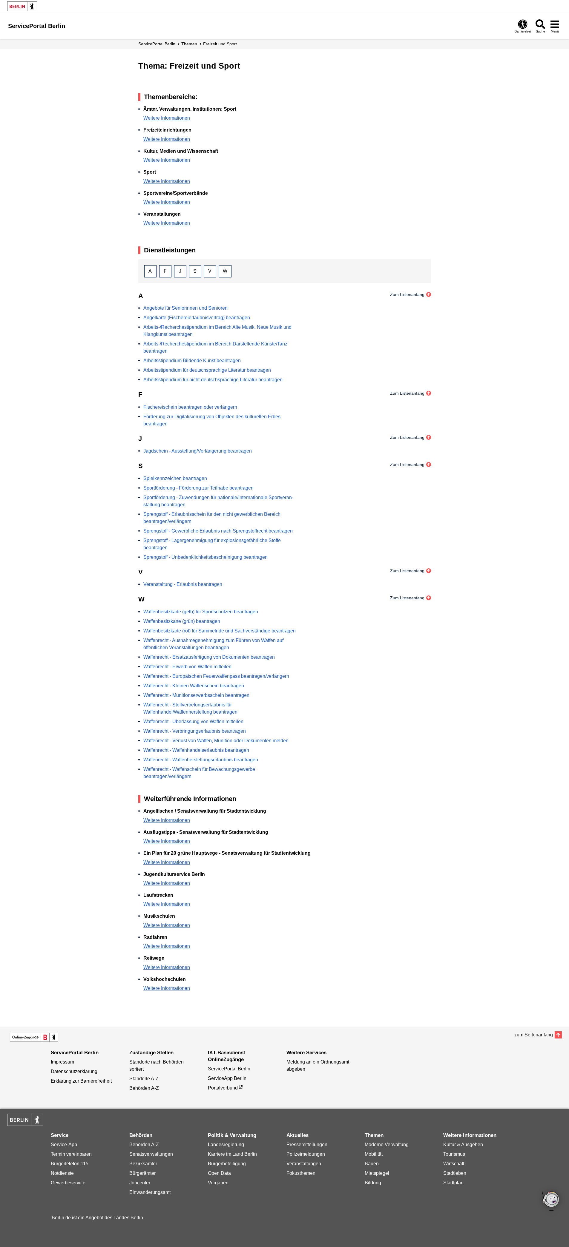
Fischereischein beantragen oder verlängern (190, 407)
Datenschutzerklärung (74, 1071)
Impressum (62, 1061)
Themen (189, 43)
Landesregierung (226, 1144)
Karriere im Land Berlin (232, 1154)
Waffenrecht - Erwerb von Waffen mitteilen (187, 666)
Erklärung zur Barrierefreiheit (81, 1081)
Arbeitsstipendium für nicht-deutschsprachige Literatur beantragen (213, 379)
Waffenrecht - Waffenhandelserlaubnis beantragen (196, 750)
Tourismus (454, 1154)
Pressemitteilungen (306, 1144)
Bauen (372, 1163)
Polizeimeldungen (305, 1154)
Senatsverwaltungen (151, 1154)
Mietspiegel (377, 1173)
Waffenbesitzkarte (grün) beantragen (181, 621)
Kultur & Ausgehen (463, 1144)
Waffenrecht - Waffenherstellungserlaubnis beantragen (200, 759)
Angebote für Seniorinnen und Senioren (185, 308)
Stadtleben (454, 1173)
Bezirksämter (143, 1163)
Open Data (219, 1173)
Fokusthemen (300, 1173)
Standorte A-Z (144, 1078)
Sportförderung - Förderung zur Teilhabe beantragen (198, 487)
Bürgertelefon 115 (69, 1163)
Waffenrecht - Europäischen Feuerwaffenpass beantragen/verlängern (216, 676)
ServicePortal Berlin (156, 43)
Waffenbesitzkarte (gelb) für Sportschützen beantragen (200, 611)
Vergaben (218, 1182)
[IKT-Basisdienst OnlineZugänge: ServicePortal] (34, 1037)
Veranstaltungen (303, 1163)
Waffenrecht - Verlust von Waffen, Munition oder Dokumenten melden (216, 740)
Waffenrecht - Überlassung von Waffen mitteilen (193, 721)
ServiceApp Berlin (227, 1078)
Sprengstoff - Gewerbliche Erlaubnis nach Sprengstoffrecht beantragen (218, 530)
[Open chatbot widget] (551, 1201)
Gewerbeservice (68, 1182)
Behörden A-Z (144, 1088)
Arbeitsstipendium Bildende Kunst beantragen (192, 360)
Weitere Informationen (166, 118)
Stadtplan (453, 1182)
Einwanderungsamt (150, 1192)
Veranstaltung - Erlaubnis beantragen (182, 584)
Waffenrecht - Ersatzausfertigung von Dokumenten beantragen (209, 657)
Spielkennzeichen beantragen (175, 478)
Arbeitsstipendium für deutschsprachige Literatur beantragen (207, 370)
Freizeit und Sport (220, 43)
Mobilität (374, 1154)
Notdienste (62, 1173)
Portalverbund (223, 1087)
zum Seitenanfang (533, 1034)
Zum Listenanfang (407, 294)
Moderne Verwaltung (387, 1144)
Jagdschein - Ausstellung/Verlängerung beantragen (197, 450)
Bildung (373, 1182)
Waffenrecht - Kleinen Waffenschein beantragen (193, 685)
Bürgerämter (142, 1173)
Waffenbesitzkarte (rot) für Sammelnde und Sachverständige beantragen (219, 630)
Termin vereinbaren (71, 1154)
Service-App (64, 1144)
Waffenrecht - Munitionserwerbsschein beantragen (196, 695)
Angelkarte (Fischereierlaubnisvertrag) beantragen (196, 317)
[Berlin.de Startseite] (22, 6)
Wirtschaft (453, 1163)
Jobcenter (139, 1182)
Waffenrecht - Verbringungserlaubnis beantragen (194, 731)
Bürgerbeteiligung (227, 1163)
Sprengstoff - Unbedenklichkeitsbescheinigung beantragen (205, 557)
